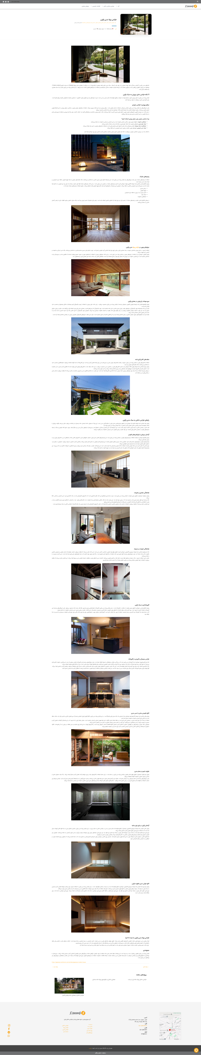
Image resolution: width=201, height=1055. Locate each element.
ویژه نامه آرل (89, 1031)
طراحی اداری (65, 1029)
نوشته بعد (55, 967)
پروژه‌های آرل (89, 1033)
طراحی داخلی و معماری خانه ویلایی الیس (73, 995)
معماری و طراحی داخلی (110, 22)
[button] (197, 2)
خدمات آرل (65, 1032)
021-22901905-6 (143, 1026)
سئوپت (90, 1048)
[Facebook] (9, 1029)
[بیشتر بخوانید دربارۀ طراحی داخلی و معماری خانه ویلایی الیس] (69, 985)
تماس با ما (90, 1026)
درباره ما (90, 1024)
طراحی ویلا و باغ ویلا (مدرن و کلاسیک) (88, 22)
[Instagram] (6, 1)
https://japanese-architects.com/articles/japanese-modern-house (69, 962)
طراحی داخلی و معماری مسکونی (100, 22)
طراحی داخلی (65, 1025)
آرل (115, 22)
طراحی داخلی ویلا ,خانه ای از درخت (137, 980)
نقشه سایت (89, 1028)
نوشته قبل (146, 967)
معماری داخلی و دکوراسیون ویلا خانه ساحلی (103, 980)
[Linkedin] (3, 1)
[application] (117, 6)
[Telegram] (9, 1032)
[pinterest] (8, 1)
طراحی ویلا (136, 247)
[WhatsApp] (9, 1035)
